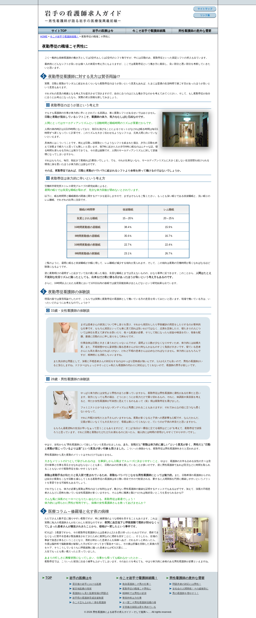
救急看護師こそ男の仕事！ (136, 584)
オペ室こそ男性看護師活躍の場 (139, 602)
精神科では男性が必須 (134, 593)
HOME (43, 36)
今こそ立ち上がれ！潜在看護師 (89, 602)
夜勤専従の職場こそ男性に (136, 588)
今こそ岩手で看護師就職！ (64, 36)
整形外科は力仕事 (132, 597)
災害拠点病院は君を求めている (139, 607)
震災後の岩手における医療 (86, 584)
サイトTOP (59, 30)
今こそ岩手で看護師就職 (148, 30)
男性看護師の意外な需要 (194, 30)
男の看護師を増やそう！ (185, 593)
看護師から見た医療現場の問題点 (90, 593)
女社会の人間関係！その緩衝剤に (190, 588)
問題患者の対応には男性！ (186, 584)
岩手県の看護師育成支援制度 (88, 597)
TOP (48, 577)
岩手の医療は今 (102, 30)
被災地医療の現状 (82, 588)
